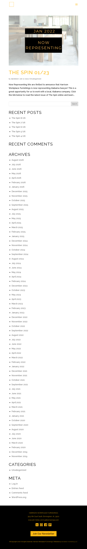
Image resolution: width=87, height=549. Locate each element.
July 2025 (16, 214)
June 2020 (17, 438)
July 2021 (16, 389)
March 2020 (17, 443)
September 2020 (20, 425)
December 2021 (19, 371)
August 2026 (18, 160)
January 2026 (18, 187)
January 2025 (18, 236)
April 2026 (16, 178)
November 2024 (20, 245)
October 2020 (18, 420)
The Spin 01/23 (29, 72)
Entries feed (18, 488)
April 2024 (16, 276)
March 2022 (17, 357)
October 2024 (18, 250)
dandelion (15, 79)
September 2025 (20, 205)
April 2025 (16, 223)
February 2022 (18, 362)
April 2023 (16, 299)
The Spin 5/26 (18, 131)
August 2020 (18, 429)
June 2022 (16, 344)
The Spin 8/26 (18, 118)
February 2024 (19, 281)
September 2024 (20, 254)
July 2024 (16, 263)
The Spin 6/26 (18, 127)
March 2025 (17, 227)
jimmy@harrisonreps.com (50, 520)
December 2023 (19, 286)
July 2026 (16, 164)
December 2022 (19, 317)
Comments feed (20, 493)
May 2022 (16, 348)
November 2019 (19, 456)
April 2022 (16, 353)
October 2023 (18, 290)
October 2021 (18, 380)
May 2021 (16, 398)
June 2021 (16, 393)
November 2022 (19, 321)
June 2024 (17, 268)
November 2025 (19, 196)
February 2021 (18, 411)
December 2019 (19, 452)
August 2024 (18, 259)
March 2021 (17, 407)
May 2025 (16, 218)
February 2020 (19, 447)
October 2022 (18, 326)
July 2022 (16, 339)
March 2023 (17, 303)
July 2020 (16, 434)
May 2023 (16, 294)
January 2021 (18, 416)
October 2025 (18, 200)
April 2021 (16, 402)
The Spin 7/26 (18, 122)
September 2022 (20, 330)
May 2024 (16, 272)
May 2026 (16, 173)
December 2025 (19, 191)
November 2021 (19, 375)
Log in (15, 484)
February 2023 (18, 308)
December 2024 (20, 241)
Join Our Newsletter (43, 533)
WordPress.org (19, 497)
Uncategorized (35, 79)
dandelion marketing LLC (69, 541)
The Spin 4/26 (18, 136)
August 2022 (18, 335)
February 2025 (18, 232)
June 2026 (17, 169)
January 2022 (18, 366)
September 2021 (20, 384)
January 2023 (18, 312)
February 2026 (19, 182)
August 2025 (18, 209)
